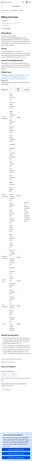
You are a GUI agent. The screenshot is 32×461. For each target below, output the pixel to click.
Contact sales (13, 378)
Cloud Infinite (14, 10)
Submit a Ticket (24, 378)
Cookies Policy (6, 446)
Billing (20, 10)
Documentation (5, 10)
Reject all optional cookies (16, 453)
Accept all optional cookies (16, 449)
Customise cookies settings (16, 458)
